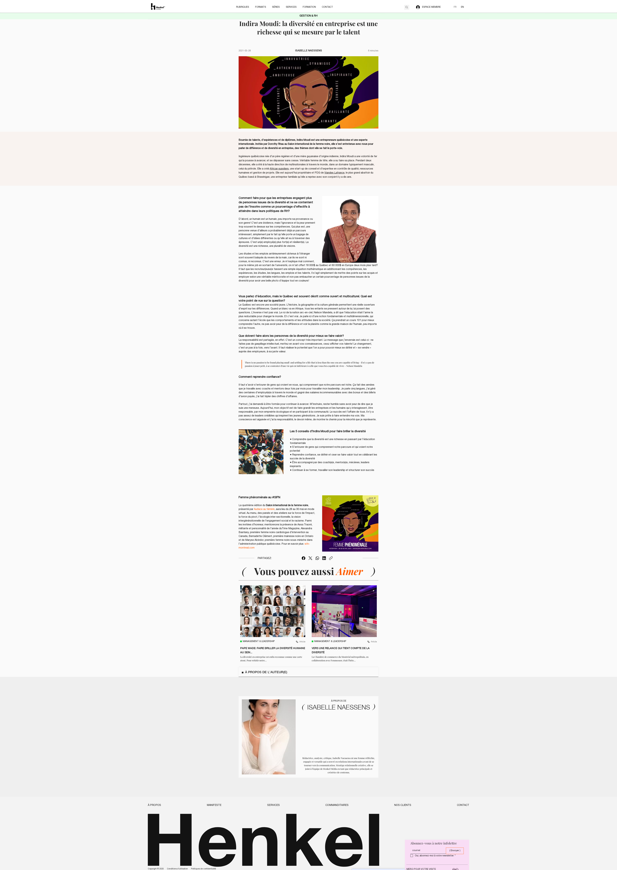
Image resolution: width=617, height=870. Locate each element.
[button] (242, 7)
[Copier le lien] (331, 558)
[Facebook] (303, 558)
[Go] (406, 7)
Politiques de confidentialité (203, 869)
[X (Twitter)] (310, 558)
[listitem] (273, 624)
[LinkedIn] (324, 558)
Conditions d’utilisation (177, 869)
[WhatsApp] (317, 558)
